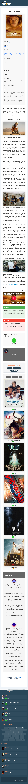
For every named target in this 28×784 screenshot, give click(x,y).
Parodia (12, 738)
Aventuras (6, 42)
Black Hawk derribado (12, 284)
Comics (24, 733)
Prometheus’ (5, 280)
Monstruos (5, 740)
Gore (6, 731)
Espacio (9, 368)
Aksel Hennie (6, 50)
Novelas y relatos (16, 368)
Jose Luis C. (14, 354)
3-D (24, 740)
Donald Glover (7, 52)
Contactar (11, 780)
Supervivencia (14, 370)
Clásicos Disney (15, 729)
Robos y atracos (23, 729)
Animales (22, 738)
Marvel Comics (5, 733)
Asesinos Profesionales (6, 729)
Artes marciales (12, 740)
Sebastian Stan (10, 55)
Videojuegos (12, 727)
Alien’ (4, 284)
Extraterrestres (15, 735)
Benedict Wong (13, 50)
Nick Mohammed (17, 54)
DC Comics (19, 733)
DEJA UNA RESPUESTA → (19, 575)
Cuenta (6, 780)
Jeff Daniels (12, 52)
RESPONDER (14, 619)
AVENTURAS (8, 376)
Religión (21, 731)
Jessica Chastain (19, 52)
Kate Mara (6, 53)
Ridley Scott (6, 46)
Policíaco (10, 731)
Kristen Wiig (11, 53)
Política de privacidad (18, 780)
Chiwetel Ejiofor (20, 50)
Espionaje (22, 735)
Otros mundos (6, 738)
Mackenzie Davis (17, 53)
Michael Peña (10, 54)
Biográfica (16, 731)
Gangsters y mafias (20, 727)
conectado (18, 677)
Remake (16, 738)
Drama (16, 42)
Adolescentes (12, 733)
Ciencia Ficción (12, 42)
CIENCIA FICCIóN (15, 376)
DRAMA (20, 376)
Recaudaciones (18, 740)
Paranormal (6, 727)
